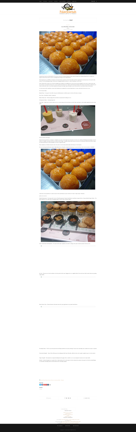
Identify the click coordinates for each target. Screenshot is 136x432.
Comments (49, 398)
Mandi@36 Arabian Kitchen (68, 414)
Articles (50, 1)
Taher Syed (87, 398)
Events (68, 1)
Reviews (45, 1)
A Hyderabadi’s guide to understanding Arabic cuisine (70, 419)
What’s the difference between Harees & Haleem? (70, 422)
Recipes (56, 1)
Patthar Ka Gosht (68, 416)
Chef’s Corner (62, 1)
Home (40, 1)
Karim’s (68, 415)
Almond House (68, 26)
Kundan (58, 419)
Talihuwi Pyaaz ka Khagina (68, 412)
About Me (74, 1)
